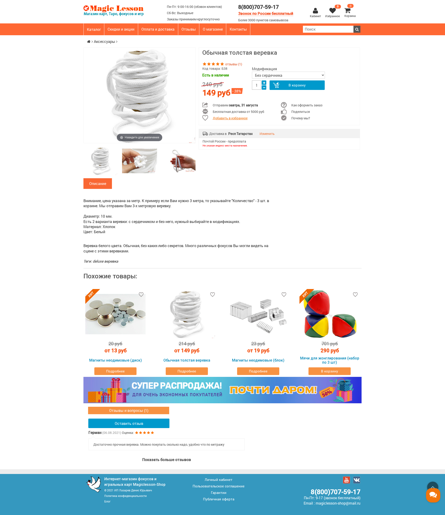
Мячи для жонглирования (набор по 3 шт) (329, 360)
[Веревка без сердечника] (139, 161)
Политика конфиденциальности (125, 496)
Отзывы (188, 29)
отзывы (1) (233, 64)
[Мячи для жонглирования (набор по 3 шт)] (329, 314)
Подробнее (115, 371)
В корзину (297, 85)
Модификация (264, 68)
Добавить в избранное (230, 118)
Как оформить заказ (306, 105)
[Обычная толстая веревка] (100, 161)
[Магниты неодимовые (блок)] (258, 314)
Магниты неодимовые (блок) (258, 360)
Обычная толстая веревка (186, 360)
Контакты (238, 29)
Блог (107, 501)
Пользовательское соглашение (219, 486)
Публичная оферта (218, 499)
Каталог (94, 29)
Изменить (267, 133)
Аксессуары (104, 41)
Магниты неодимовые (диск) (115, 360)
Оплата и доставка (158, 29)
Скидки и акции (121, 29)
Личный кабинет (218, 479)
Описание (97, 183)
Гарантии (218, 492)
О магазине (213, 29)
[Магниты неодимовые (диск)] (115, 314)
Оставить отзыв (129, 423)
